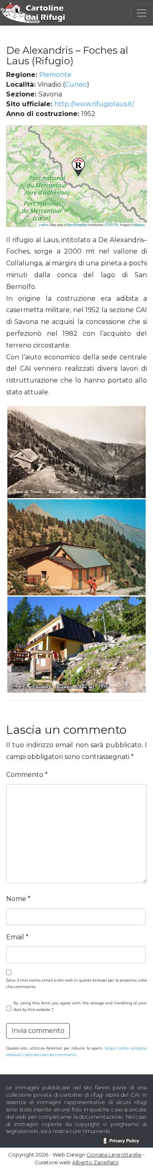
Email (17, 937)
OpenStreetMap (77, 225)
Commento (27, 775)
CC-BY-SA (111, 225)
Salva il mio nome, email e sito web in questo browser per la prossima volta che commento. (76, 983)
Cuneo (76, 84)
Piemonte (55, 75)
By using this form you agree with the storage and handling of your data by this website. (80, 1006)
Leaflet (43, 225)
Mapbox (139, 225)
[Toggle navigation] (141, 13)
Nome (18, 899)
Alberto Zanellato (95, 1162)
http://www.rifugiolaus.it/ (94, 104)
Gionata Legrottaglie (114, 1155)
